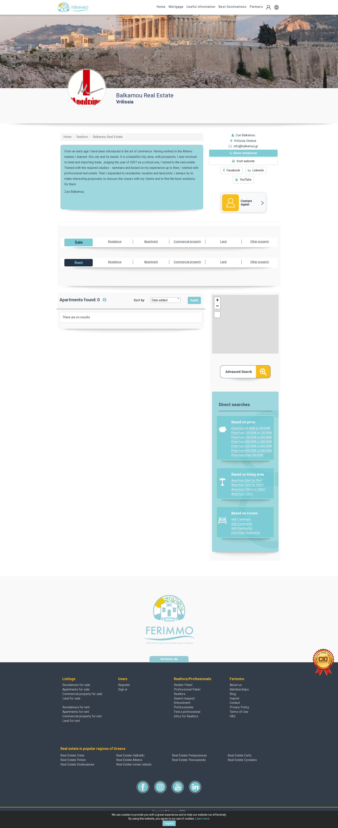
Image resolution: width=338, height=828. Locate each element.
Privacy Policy (239, 707)
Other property (259, 241)
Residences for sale (76, 685)
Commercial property (187, 241)
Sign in (122, 689)
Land (223, 241)
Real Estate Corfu (240, 755)
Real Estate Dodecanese (77, 764)
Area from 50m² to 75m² (246, 480)
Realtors (179, 694)
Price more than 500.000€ (247, 455)
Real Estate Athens (129, 760)
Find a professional (187, 712)
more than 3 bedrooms (245, 532)
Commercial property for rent (82, 716)
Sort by (139, 300)
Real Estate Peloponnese (189, 755)
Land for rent (71, 721)
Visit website (245, 161)
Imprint (234, 698)
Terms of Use (239, 712)
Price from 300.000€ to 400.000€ (251, 446)
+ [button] (217, 300)
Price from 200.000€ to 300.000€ (251, 441)
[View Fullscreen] (217, 315)
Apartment (151, 241)
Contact (235, 703)
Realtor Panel (183, 685)
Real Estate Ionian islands (134, 764)
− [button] (217, 305)
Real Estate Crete (72, 755)
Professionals (183, 707)
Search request (184, 698)
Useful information (201, 7)
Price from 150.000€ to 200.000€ (251, 437)
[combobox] (165, 300)
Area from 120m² (242, 493)
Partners (256, 7)
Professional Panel (187, 689)
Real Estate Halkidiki (130, 755)
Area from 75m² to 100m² (247, 484)
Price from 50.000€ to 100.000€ (250, 428)
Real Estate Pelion (73, 760)
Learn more (202, 818)
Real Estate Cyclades (242, 760)
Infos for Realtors (186, 716)
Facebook (233, 170)
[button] (276, 7)
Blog (233, 694)
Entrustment (182, 703)
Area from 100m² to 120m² (248, 489)
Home (160, 7)
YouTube (245, 179)
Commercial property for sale (82, 694)
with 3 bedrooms (241, 528)
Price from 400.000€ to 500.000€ (251, 450)
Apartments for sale (76, 689)
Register (124, 685)
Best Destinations (232, 7)
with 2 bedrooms (241, 523)
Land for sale (71, 698)
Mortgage (176, 7)
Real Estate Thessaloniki (189, 760)
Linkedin (258, 170)
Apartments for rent (75, 712)
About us (236, 685)
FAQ (232, 716)
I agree (169, 823)
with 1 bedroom (241, 519)
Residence (114, 241)
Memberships (239, 689)
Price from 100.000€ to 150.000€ (251, 432)
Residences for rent (76, 707)
